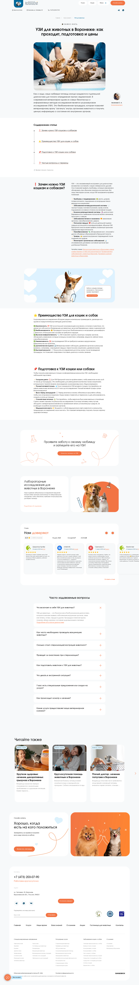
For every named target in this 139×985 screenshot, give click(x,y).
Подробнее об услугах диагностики (50, 622)
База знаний (67, 18)
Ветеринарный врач (116, 105)
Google (72, 538)
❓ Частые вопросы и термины (53, 163)
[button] (103, 3)
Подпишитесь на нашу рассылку (24, 910)
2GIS (84, 538)
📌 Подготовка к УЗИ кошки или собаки (57, 152)
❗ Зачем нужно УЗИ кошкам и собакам (58, 130)
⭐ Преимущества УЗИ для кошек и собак (59, 141)
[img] (69, 285)
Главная (58, 18)
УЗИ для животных (79, 18)
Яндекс (56, 538)
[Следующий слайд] (135, 773)
